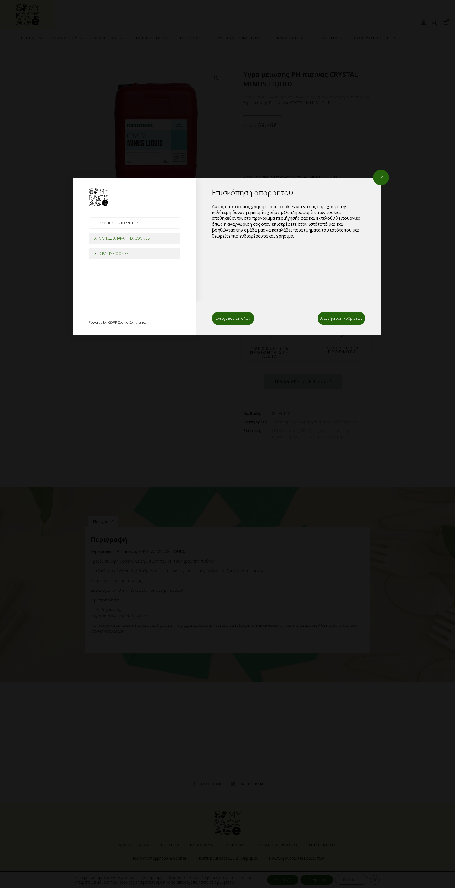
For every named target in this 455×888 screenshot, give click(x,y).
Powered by (118, 322)
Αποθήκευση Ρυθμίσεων (341, 318)
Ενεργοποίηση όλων (233, 318)
